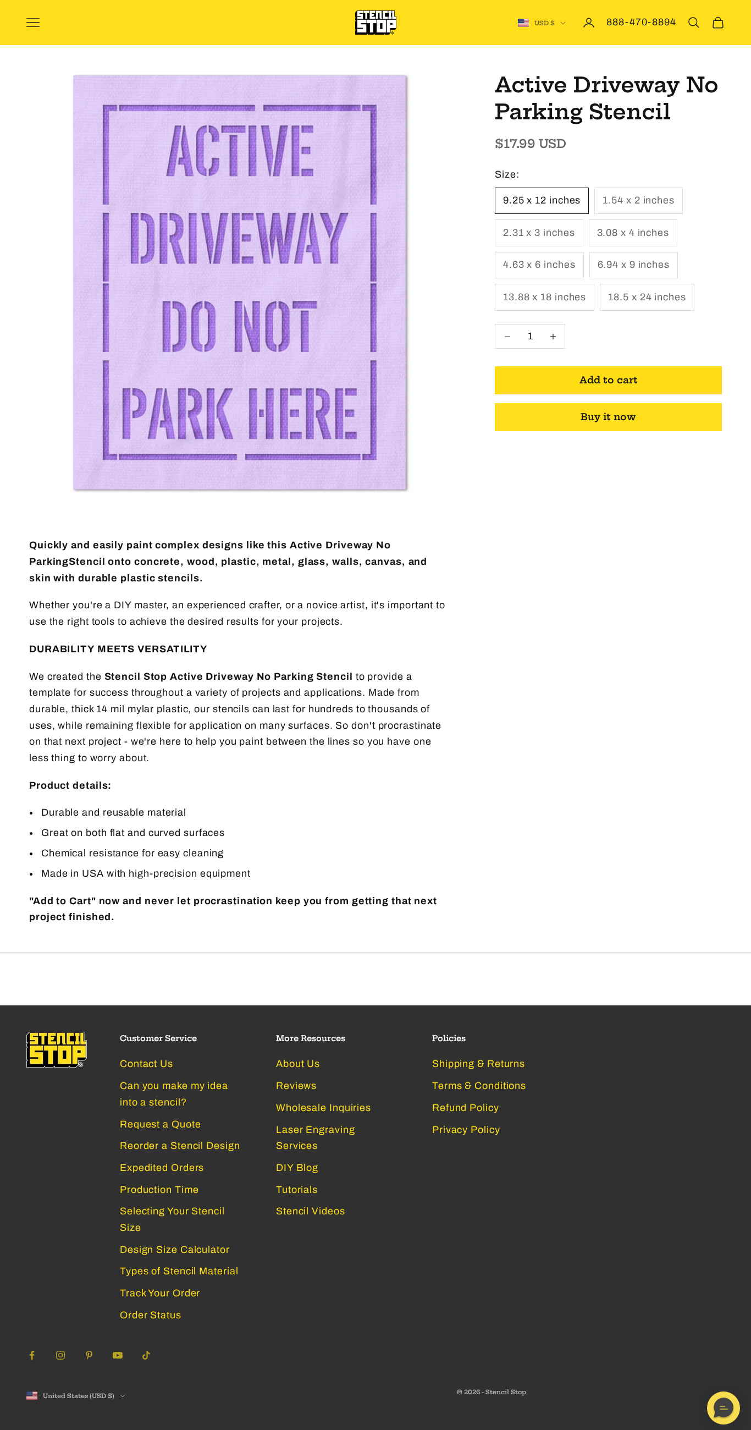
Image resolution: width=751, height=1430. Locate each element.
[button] (723, 1408)
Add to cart (608, 380)
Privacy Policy (466, 1129)
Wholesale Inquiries (323, 1107)
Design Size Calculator (175, 1249)
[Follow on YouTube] (117, 1355)
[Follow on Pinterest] (89, 1355)
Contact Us (146, 1063)
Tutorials (297, 1189)
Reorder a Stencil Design (180, 1145)
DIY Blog (297, 1167)
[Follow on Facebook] (31, 1355)
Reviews (296, 1085)
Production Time (159, 1189)
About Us (298, 1063)
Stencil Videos (310, 1211)
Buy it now (608, 417)
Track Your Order (160, 1293)
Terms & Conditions (479, 1085)
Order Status (150, 1315)
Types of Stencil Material (179, 1271)
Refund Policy (465, 1107)
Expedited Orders (162, 1167)
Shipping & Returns (478, 1063)
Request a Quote (160, 1124)
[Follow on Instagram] (60, 1355)
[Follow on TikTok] (146, 1355)
